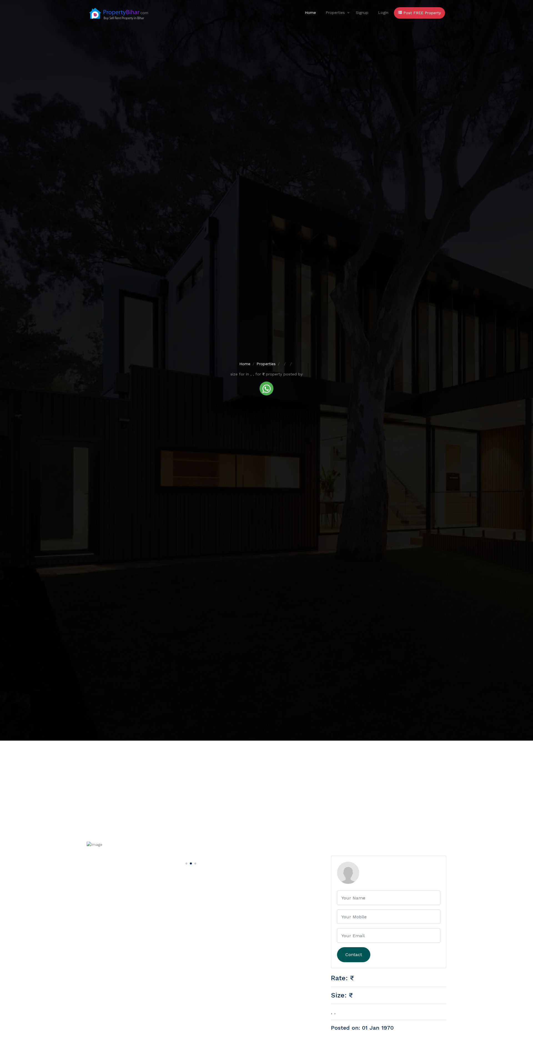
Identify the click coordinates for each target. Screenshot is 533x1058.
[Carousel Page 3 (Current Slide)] (194, 862)
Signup (362, 12)
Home (310, 12)
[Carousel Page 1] (185, 862)
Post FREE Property (421, 13)
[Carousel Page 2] (190, 862)
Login (383, 12)
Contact (353, 954)
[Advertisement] (266, 782)
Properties (335, 12)
